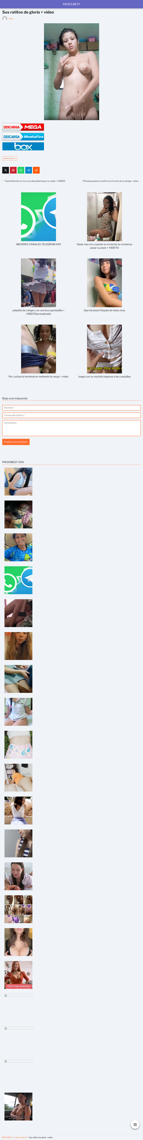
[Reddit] (36, 170)
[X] (5, 170)
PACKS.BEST (71, 4)
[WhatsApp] (21, 170)
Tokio (11, 18)
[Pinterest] (13, 170)
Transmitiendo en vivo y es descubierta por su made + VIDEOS (34, 181)
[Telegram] (28, 170)
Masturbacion (10, 158)
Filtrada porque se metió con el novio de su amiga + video (111, 181)
